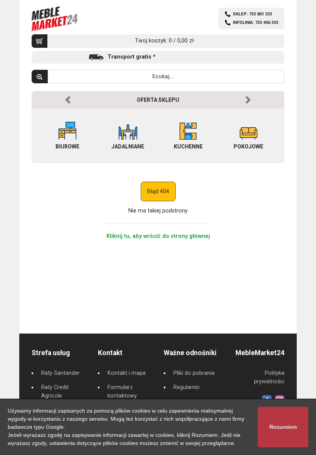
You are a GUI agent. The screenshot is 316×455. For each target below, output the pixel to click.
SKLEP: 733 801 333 (252, 14)
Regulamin (186, 387)
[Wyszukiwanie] (40, 76)
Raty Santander (60, 373)
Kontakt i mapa (127, 373)
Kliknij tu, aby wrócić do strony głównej (158, 236)
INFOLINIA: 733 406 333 (255, 22)
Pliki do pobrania (194, 373)
